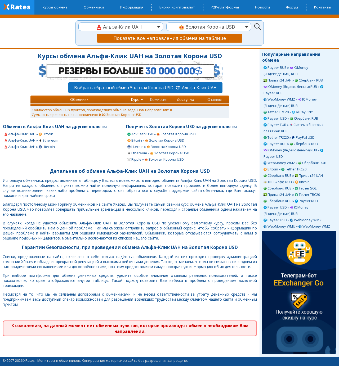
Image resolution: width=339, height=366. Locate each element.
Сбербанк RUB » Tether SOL (291, 188)
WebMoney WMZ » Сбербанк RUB (296, 162)
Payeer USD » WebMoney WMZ (294, 220)
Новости (262, 7)
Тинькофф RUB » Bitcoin (288, 181)
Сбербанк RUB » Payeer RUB (292, 200)
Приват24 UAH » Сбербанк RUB (295, 80)
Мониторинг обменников (58, 360)
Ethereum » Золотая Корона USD (160, 153)
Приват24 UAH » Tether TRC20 (293, 194)
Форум (292, 7)
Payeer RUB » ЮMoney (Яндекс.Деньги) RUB (286, 70)
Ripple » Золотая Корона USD (157, 159)
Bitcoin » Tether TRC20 (286, 169)
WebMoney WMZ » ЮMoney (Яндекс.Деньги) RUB (290, 102)
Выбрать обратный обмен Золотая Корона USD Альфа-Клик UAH (145, 88)
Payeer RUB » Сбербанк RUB (292, 143)
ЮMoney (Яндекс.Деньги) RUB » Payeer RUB (292, 89)
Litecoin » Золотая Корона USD (158, 146)
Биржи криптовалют (177, 7)
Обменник (79, 99)
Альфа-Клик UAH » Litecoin (31, 146)
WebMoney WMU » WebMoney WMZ (298, 226)
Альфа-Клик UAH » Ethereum (32, 140)
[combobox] (120, 26)
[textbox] (121, 27)
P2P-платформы (225, 7)
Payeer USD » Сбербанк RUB (292, 118)
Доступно (185, 99)
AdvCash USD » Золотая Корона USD (163, 134)
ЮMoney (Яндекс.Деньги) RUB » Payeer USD (292, 153)
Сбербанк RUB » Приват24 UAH (295, 175)
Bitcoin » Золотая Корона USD (157, 140)
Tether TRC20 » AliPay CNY (290, 112)
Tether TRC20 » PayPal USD (291, 137)
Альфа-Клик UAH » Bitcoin (30, 134)
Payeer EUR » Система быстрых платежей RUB (293, 127)
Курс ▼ (137, 99)
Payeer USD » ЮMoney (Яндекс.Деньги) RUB (286, 210)
